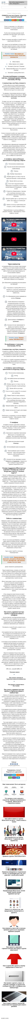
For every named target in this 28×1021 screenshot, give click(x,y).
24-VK (3, 2)
